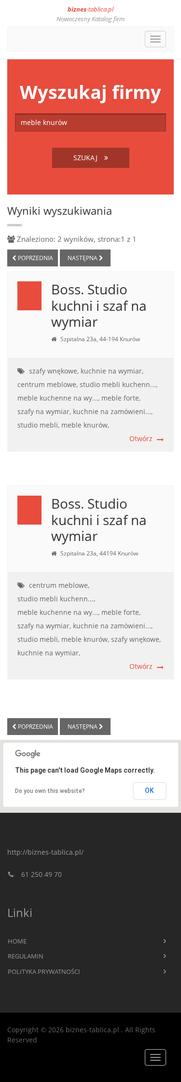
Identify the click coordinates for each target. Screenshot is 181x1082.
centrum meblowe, (47, 384)
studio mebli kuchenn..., (118, 384)
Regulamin (25, 956)
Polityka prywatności (44, 971)
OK (149, 790)
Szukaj (86, 157)
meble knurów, (85, 425)
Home (17, 941)
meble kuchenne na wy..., (58, 397)
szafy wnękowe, (54, 370)
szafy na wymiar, (44, 411)
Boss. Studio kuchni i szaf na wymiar (99, 305)
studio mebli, (38, 425)
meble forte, (120, 397)
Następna (83, 258)
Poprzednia (34, 258)
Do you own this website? (50, 791)
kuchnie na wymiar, (112, 370)
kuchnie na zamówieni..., (113, 411)
